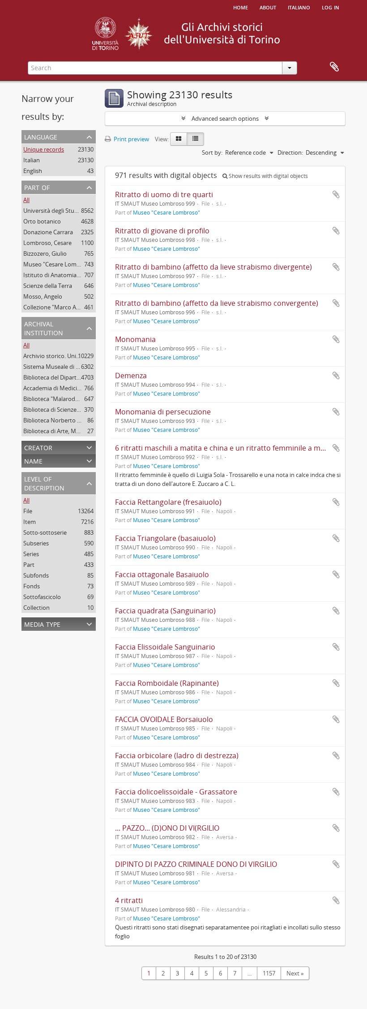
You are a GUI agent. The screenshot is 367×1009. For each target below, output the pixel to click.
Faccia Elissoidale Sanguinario (165, 647)
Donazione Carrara (48, 232)
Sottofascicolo (42, 597)
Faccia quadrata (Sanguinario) (165, 611)
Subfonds (36, 575)
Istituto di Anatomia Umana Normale (72, 275)
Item (29, 522)
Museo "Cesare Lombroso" (58, 264)
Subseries (36, 543)
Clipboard (334, 67)
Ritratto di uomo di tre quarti (164, 194)
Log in (330, 7)
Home (240, 7)
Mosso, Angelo (42, 296)
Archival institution (43, 327)
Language (40, 136)
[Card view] (178, 139)
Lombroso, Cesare (47, 243)
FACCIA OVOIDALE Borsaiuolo (164, 719)
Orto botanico (42, 221)
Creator (38, 447)
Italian (31, 160)
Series (31, 554)
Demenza (131, 375)
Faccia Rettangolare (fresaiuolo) (168, 502)
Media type (42, 623)
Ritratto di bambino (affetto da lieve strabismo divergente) (213, 267)
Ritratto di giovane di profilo (162, 231)
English (32, 171)
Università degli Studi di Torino (63, 211)
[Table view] (195, 139)
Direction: (290, 152)
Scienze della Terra (47, 286)
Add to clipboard (336, 194)
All (26, 200)
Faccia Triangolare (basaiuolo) (165, 538)
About (268, 7)
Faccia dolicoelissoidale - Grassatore (176, 792)
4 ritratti (129, 900)
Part (28, 565)
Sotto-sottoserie (45, 532)
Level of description (44, 482)
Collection (36, 608)
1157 (269, 973)
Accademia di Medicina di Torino (66, 388)
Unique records (43, 149)
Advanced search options (225, 118)
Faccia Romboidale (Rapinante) (167, 683)
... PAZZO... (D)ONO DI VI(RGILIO (167, 828)
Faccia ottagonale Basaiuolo (162, 574)
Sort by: (212, 152)
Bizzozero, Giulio (45, 253)
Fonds (31, 586)
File (27, 511)
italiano (299, 7)
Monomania (135, 339)
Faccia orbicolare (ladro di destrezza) (177, 755)
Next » (294, 973)
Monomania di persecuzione (163, 412)
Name (33, 460)
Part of (37, 187)
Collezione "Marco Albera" (57, 307)
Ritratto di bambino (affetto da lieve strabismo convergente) (216, 303)
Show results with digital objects (267, 176)
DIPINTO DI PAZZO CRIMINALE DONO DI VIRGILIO (196, 864)
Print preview (130, 139)
